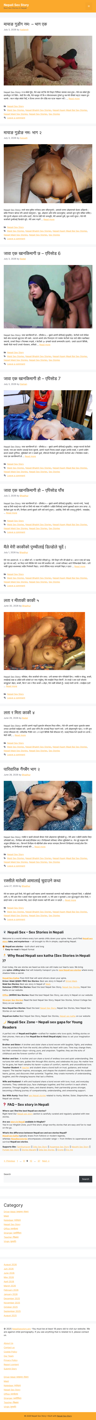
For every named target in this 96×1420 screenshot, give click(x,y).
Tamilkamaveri (23, 1146)
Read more (74, 98)
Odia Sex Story (40, 1146)
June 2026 (9, 1273)
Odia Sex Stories (47, 1149)
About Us (8, 1343)
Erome (61, 1149)
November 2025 (12, 1303)
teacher (25, 1067)
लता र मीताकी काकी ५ (21, 600)
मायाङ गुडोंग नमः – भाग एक (25, 24)
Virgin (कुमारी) (10, 1241)
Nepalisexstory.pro (21, 1329)
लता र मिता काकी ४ (19, 712)
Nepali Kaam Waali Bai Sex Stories (70, 110)
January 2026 (11, 1294)
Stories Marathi (29, 1149)
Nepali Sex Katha (10, 978)
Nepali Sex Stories (38, 114)
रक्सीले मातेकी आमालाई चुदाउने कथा (32, 880)
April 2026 (9, 1281)
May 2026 (9, 1277)
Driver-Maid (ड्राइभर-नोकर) (16, 1211)
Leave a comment (16, 118)
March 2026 (10, 1286)
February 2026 (11, 1290)
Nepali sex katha (68, 1016)
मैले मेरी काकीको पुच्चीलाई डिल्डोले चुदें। (35, 546)
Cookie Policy (10, 1352)
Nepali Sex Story (16, 5)
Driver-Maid (71, 981)
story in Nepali (18, 1121)
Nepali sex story (25, 1113)
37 (39, 1161)
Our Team (9, 1356)
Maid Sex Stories (15, 110)
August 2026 (10, 1264)
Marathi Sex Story (80, 1146)
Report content (11, 1364)
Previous (9, 1161)
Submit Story (10, 1369)
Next (46, 1161)
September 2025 (12, 1311)
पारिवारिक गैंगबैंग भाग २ (22, 769)
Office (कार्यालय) (11, 1228)
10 (31, 1161)
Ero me (69, 1149)
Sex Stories (54, 114)
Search (7, 1174)
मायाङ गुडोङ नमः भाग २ (23, 132)
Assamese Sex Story (59, 1146)
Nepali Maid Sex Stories (16, 114)
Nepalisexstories (19, 1138)
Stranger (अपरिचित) (13, 1233)
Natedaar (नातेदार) (12, 1220)
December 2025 (12, 1298)
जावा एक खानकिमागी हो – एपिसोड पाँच (34, 490)
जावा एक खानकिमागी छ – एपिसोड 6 (32, 253)
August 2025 (10, 1315)
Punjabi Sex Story (10, 1149)
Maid (48, 984)
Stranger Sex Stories (12, 1000)
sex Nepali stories (37, 1095)
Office (5, 995)
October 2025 (11, 1307)
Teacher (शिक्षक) (11, 1237)
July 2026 (9, 1269)
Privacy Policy (11, 1360)
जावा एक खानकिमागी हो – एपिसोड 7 (32, 378)
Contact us (9, 1347)
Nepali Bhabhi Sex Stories (38, 110)
